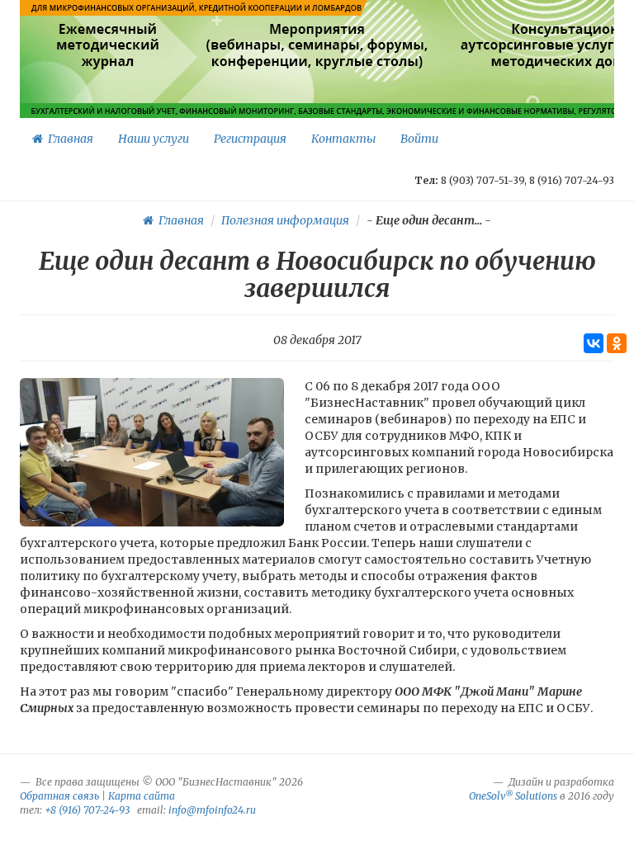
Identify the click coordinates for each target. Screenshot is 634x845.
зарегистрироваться (315, 85)
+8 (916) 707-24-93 (87, 810)
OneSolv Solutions (513, 796)
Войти (419, 138)
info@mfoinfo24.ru (212, 810)
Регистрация (250, 138)
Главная (68, 138)
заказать (585, 85)
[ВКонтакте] (593, 343)
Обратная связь (59, 796)
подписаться (109, 85)
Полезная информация (285, 220)
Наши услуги (153, 138)
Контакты (343, 138)
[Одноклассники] (617, 343)
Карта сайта (141, 796)
